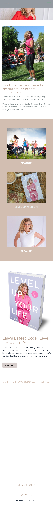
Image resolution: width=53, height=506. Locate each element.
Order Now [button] (9, 365)
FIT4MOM (26, 163)
